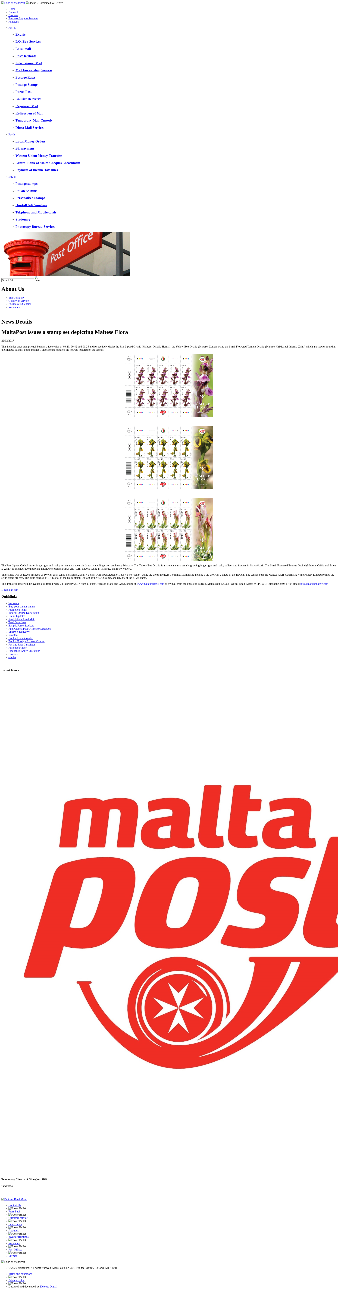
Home (11, 8)
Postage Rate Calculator (21, 644)
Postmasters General (19, 303)
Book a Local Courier (20, 638)
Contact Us (14, 1205)
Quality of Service (18, 300)
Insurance (13, 603)
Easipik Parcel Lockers (21, 625)
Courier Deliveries (28, 99)
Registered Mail (26, 106)
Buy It (11, 176)
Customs (13, 654)
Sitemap (12, 1255)
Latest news (15, 1224)
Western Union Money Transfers (38, 155)
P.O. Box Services (28, 41)
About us (13, 1230)
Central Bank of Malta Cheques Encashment (47, 163)
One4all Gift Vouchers (31, 205)
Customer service (18, 1217)
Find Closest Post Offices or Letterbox (29, 628)
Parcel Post (23, 92)
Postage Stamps (26, 84)
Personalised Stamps (30, 198)
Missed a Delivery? (19, 631)
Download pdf (9, 589)
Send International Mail (21, 619)
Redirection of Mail (29, 113)
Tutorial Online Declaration (23, 612)
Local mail (23, 49)
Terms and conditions (20, 1273)
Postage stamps (26, 183)
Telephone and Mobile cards (35, 212)
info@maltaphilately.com (314, 583)
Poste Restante (25, 56)
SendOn (13, 635)
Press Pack (14, 1211)
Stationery (22, 219)
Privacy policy (16, 1280)
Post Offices (15, 1249)
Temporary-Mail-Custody (34, 120)
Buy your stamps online (21, 606)
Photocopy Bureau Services (35, 226)
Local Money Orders (30, 141)
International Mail (28, 63)
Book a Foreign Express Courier (26, 641)
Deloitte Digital (48, 1286)
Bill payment (24, 148)
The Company (16, 297)
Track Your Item (17, 622)
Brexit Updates (16, 616)
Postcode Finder (17, 647)
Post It (11, 27)
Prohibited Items (17, 609)
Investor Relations (18, 1236)
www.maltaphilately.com (150, 583)
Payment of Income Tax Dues (36, 170)
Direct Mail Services (29, 127)
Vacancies (14, 307)
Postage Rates (25, 77)
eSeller (12, 657)
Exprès (20, 34)
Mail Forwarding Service (33, 70)
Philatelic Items (26, 191)
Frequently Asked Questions (24, 650)
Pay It (11, 134)
